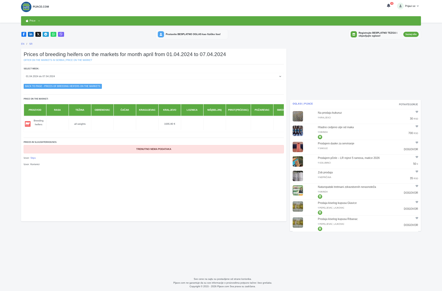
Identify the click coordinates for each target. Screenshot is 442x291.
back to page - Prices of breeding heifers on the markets (62, 86)
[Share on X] (38, 34)
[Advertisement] (153, 193)
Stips (33, 157)
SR (30, 43)
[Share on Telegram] (46, 34)
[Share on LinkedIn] (31, 34)
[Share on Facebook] (23, 34)
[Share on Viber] (61, 34)
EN (22, 43)
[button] (32, 21)
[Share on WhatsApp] (53, 34)
